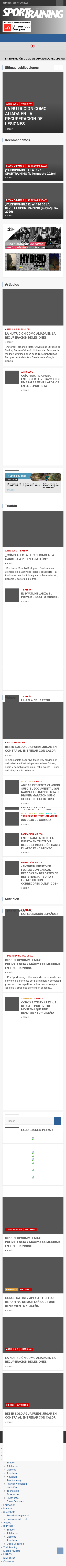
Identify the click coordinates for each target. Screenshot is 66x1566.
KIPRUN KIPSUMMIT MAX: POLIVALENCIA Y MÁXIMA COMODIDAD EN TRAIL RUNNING (32, 964)
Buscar (57, 1121)
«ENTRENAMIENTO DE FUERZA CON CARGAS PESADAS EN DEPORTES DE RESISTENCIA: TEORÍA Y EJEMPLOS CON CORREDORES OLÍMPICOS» (39, 875)
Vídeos (9, 742)
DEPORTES (9, 1526)
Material (27, 956)
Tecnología (13, 1490)
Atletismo (27, 781)
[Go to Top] (60, 1551)
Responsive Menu (59, 3)
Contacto (8, 1561)
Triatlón (23, 551)
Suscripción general (18, 1515)
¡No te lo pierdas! (37, 166)
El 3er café (13, 1497)
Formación (27, 834)
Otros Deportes (15, 1501)
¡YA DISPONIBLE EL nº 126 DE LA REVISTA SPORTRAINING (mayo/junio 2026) (31, 208)
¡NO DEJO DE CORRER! (36, 820)
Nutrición (26, 104)
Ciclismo (39, 813)
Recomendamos (15, 166)
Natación (51, 813)
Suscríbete (9, 1512)
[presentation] (56, 67)
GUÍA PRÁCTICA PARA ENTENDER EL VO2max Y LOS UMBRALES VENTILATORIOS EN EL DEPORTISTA (40, 381)
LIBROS (7, 1554)
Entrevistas (13, 1494)
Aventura (26, 999)
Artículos (12, 104)
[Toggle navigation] (7, 38)
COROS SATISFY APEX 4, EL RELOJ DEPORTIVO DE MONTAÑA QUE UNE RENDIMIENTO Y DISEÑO (39, 1007)
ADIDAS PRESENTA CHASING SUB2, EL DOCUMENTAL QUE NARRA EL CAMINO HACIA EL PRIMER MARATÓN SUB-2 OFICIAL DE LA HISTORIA (40, 792)
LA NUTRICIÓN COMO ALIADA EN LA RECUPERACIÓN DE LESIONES (26, 116)
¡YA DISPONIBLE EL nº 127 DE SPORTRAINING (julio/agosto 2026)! (30, 172)
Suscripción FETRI (17, 1519)
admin (10, 129)
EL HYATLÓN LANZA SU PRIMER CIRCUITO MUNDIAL (40, 595)
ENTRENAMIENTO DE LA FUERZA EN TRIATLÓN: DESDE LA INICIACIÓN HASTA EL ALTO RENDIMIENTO (40, 843)
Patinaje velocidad (17, 1483)
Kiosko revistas (11, 1550)
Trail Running (29, 816)
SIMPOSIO (9, 1557)
